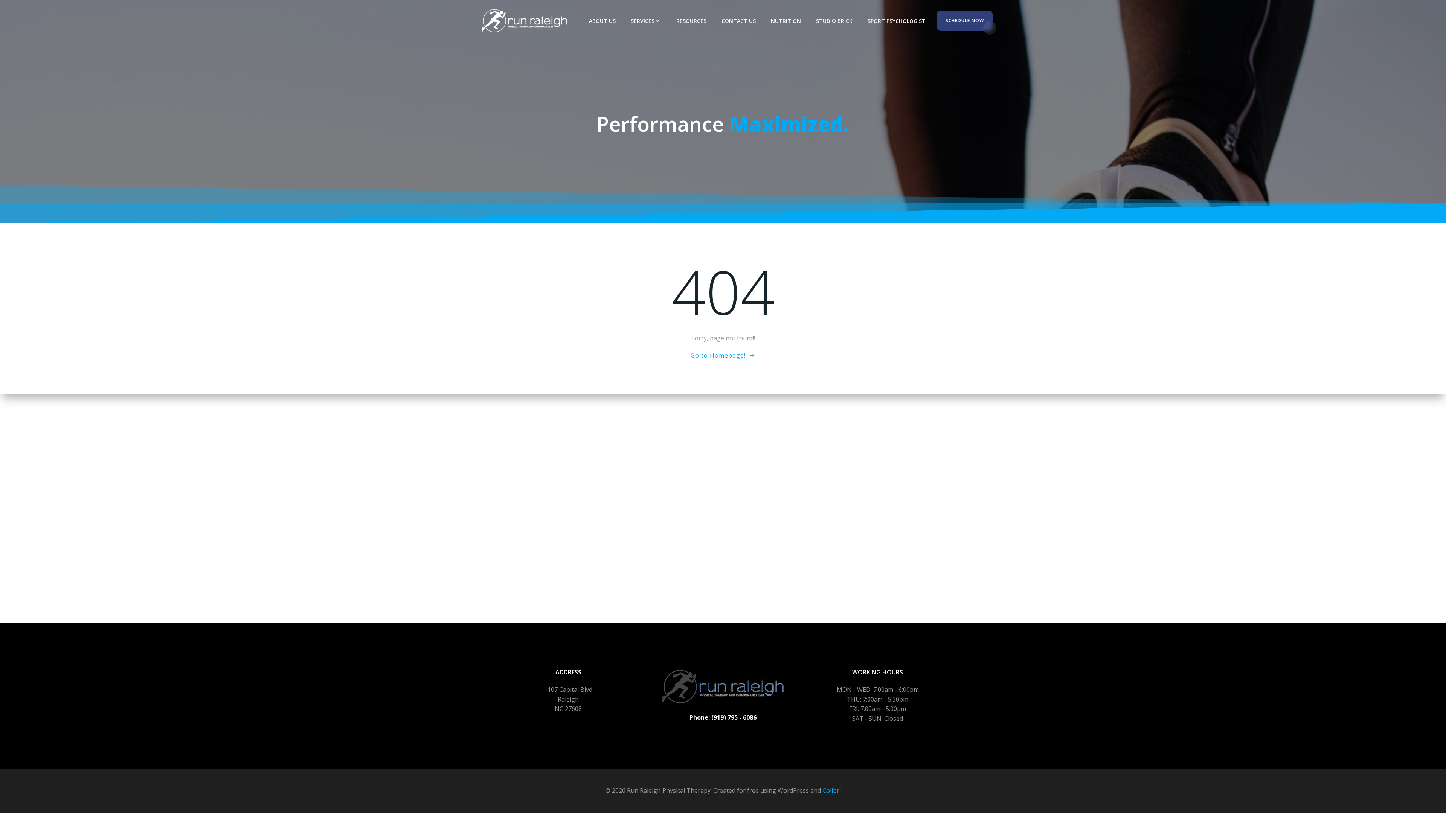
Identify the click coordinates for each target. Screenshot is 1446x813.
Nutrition (786, 20)
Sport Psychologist (897, 20)
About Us (602, 20)
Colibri (831, 790)
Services (642, 20)
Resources (691, 20)
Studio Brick (834, 20)
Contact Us (738, 20)
